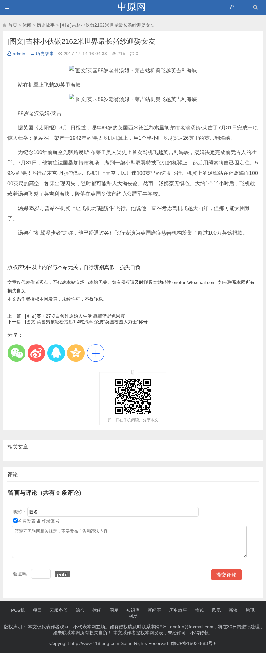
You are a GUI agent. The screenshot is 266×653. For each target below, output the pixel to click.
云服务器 (59, 610)
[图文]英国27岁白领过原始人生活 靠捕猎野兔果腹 (66, 316)
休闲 (26, 25)
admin (19, 53)
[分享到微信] (16, 353)
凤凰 (216, 610)
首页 (12, 25)
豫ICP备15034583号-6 (194, 643)
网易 (133, 616)
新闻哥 (154, 610)
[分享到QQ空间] (76, 353)
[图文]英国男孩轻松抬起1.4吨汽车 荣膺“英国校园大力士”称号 (77, 321)
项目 (37, 610)
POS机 (18, 610)
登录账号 (50, 521)
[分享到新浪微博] (36, 353)
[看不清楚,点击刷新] (62, 574)
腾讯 (250, 610)
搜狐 (199, 610)
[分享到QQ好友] (56, 353)
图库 (113, 610)
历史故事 (46, 25)
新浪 (233, 610)
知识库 (133, 610)
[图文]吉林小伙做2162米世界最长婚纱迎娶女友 (107, 25)
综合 (80, 610)
